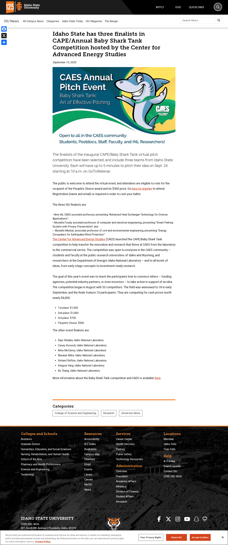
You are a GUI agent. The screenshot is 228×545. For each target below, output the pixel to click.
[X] (4, 35)
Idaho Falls (170, 444)
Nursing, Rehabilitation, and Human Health (45, 454)
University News (130, 413)
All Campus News (33, 21)
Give (178, 7)
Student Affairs (125, 496)
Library (88, 474)
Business (26, 439)
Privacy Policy (43, 541)
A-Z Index (90, 444)
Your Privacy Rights (150, 537)
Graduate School (30, 444)
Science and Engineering (35, 469)
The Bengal (111, 21)
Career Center (124, 439)
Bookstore (90, 449)
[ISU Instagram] (177, 519)
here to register (142, 188)
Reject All (176, 537)
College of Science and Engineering (75, 413)
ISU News (11, 21)
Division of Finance (127, 491)
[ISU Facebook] (159, 519)
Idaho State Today (72, 21)
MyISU (88, 484)
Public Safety (124, 454)
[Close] (222, 537)
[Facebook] (4, 29)
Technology (27, 474)
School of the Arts (31, 459)
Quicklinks (196, 7)
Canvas (88, 479)
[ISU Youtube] (187, 519)
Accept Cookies (200, 537)
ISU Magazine (94, 21)
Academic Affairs (126, 481)
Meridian (169, 439)
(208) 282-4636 (173, 476)
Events (88, 469)
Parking (120, 449)
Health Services (125, 444)
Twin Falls (169, 449)
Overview (121, 471)
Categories (52, 21)
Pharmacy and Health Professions (41, 464)
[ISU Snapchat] (196, 519)
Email (87, 464)
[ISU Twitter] (168, 519)
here (158, 378)
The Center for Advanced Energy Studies (79, 239)
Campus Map (92, 454)
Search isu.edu (172, 466)
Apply (160, 7)
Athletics (121, 486)
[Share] (4, 42)
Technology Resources (129, 459)
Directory (89, 459)
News (87, 489)
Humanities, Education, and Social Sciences (46, 449)
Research (108, 413)
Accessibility (91, 439)
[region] (114, 537)
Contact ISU (170, 471)
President (122, 476)
